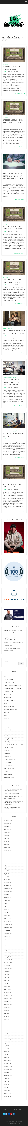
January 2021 (7, 921)
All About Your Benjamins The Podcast (14, 430)
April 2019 (6, 983)
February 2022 (7, 882)
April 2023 (6, 844)
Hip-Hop (6, 715)
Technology (7, 753)
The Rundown (7, 765)
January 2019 (7, 992)
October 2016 (7, 1072)
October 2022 (7, 859)
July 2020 (6, 939)
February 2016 (7, 1093)
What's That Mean (8, 774)
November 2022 (8, 856)
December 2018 (8, 995)
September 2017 (8, 1039)
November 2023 (8, 823)
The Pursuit (7, 762)
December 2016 (8, 1066)
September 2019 (8, 968)
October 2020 (7, 930)
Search (6, 661)
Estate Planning (8, 706)
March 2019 (7, 986)
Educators (6, 697)
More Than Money (8, 735)
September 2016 (8, 1075)
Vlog (5, 771)
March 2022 (7, 879)
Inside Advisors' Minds (10, 377)
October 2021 (7, 894)
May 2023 (6, 841)
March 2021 (7, 915)
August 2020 (7, 936)
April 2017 (6, 1054)
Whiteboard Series (9, 777)
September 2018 (8, 1004)
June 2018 (6, 1013)
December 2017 (8, 1031)
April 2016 (6, 1087)
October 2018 (7, 1001)
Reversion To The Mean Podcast (12, 744)
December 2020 (8, 924)
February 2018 (7, 1025)
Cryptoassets (7, 691)
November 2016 (8, 1069)
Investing (6, 171)
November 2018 (8, 998)
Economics (6, 694)
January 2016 (7, 1096)
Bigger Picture (7, 328)
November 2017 (8, 1034)
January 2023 (7, 850)
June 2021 (6, 906)
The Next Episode (8, 759)
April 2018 (6, 1019)
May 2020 (6, 945)
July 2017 (6, 1045)
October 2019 (7, 965)
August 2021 (7, 900)
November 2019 (8, 962)
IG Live (5, 718)
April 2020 (6, 948)
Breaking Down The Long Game (12, 685)
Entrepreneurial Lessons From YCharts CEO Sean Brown (14, 382)
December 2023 (8, 820)
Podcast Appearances (9, 741)
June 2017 (6, 1048)
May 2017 (6, 1051)
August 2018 (7, 1007)
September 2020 (8, 933)
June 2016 (6, 1081)
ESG (5, 703)
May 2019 (6, 980)
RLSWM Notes (7, 747)
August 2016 (7, 1078)
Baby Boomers (7, 679)
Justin (4, 71)
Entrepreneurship (8, 700)
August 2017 (7, 1042)
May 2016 (6, 1084)
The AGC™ (6, 756)
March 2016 (7, 1090)
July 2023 (6, 835)
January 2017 (7, 1063)
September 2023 (8, 829)
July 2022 (6, 867)
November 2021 (8, 891)
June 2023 (6, 838)
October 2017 (7, 1036)
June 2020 (6, 942)
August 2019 (7, 971)
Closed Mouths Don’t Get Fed (11, 635)
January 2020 (7, 956)
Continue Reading (19, 93)
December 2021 (8, 888)
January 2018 (7, 1028)
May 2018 (6, 1016)
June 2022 (6, 870)
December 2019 (8, 959)
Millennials (7, 730)
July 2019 (6, 974)
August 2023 (7, 832)
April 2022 (6, 876)
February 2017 (7, 1060)
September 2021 (8, 897)
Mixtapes (5, 64)
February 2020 (7, 953)
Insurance (6, 724)
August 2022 (7, 865)
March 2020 (7, 951)
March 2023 (7, 847)
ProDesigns (17, 1123)
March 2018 (7, 1022)
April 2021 (6, 912)
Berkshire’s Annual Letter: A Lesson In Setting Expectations (13, 176)
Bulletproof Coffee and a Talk (11, 688)
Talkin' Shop (7, 750)
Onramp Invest (8, 738)
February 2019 (7, 989)
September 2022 (8, 862)
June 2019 (6, 977)
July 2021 (6, 903)
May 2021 (6, 909)
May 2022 (6, 873)
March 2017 (7, 1057)
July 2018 (6, 1010)
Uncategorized (7, 768)
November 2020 (8, 927)
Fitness (6, 712)
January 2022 (7, 885)
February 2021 (7, 918)
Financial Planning (9, 709)
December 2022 (8, 853)
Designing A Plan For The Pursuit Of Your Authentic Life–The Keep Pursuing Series (13, 644)
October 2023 (7, 826)
